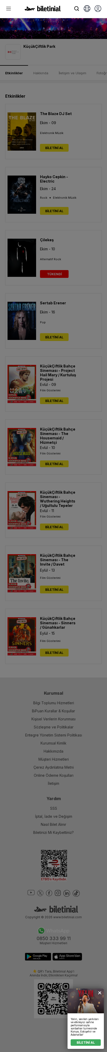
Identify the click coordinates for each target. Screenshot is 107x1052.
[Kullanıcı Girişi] (98, 9)
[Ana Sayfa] (42, 9)
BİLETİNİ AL (86, 1042)
